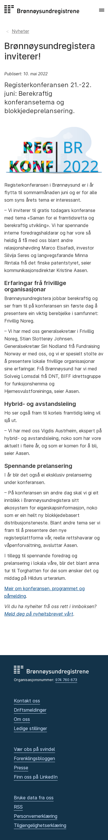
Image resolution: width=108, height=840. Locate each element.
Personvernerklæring (35, 816)
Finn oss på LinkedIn (36, 777)
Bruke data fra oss (34, 797)
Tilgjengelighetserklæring (40, 825)
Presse (21, 767)
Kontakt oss (27, 701)
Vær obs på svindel (34, 749)
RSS (18, 807)
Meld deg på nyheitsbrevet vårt (38, 614)
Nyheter (20, 31)
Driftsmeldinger (30, 710)
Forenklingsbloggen (34, 758)
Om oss (22, 719)
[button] (101, 10)
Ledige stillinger (30, 728)
